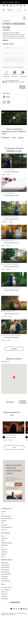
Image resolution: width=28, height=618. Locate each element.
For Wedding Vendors (6, 516)
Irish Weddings (4, 576)
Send (22, 87)
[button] (14, 117)
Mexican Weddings (5, 572)
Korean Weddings (5, 569)
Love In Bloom (4, 596)
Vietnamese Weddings (6, 574)
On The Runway (4, 598)
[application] (14, 118)
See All (14, 447)
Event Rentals (4, 552)
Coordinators (4, 549)
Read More (5, 40)
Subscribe (18, 484)
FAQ (2, 514)
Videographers (4, 538)
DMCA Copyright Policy (6, 527)
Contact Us (3, 511)
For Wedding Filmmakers (6, 518)
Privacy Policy (14, 488)
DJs (2, 547)
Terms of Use (4, 529)
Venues (2, 540)
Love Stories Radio (5, 589)
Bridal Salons (4, 554)
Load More (14, 349)
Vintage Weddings (5, 567)
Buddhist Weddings (5, 581)
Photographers (4, 545)
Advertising (3, 520)
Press (2, 523)
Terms (7, 488)
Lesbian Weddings (5, 565)
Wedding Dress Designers (6, 543)
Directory (3, 536)
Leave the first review (22, 402)
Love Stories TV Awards (6, 587)
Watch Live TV (4, 592)
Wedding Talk (4, 594)
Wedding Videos (4, 563)
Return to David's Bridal (10, 2)
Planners (3, 556)
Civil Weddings (4, 578)
